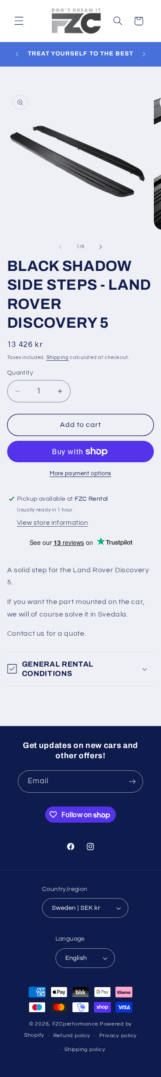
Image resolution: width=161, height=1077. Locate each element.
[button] (18, 21)
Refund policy (72, 1035)
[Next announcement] (144, 54)
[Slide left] (60, 247)
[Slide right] (100, 247)
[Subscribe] (132, 781)
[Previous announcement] (17, 54)
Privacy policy (118, 1035)
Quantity (20, 373)
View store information (52, 522)
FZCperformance (75, 1024)
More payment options (80, 474)
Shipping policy (84, 1049)
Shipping (58, 357)
